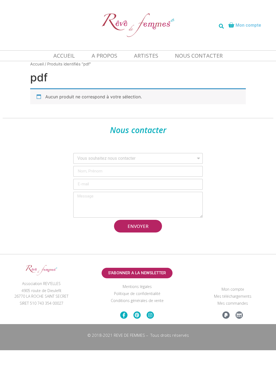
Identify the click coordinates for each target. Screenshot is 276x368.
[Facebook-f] (123, 315)
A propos (104, 55)
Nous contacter (199, 55)
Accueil (64, 55)
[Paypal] (226, 315)
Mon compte (248, 25)
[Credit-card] (239, 315)
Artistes (146, 55)
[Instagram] (150, 315)
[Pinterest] (137, 315)
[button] (137, 273)
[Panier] (231, 25)
